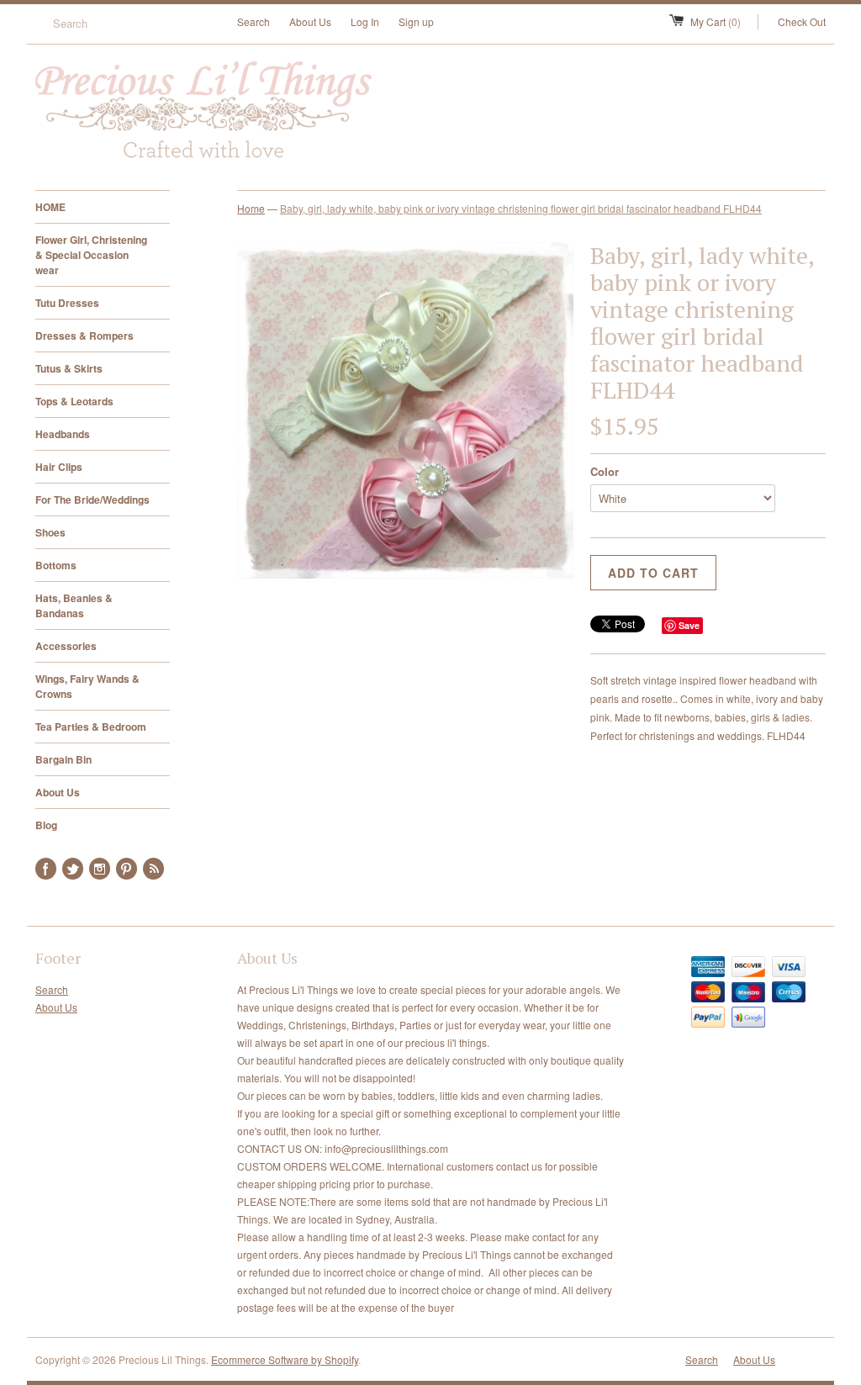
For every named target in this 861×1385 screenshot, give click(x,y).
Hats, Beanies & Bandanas (74, 605)
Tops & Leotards (74, 401)
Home (251, 208)
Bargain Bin (63, 759)
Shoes (50, 532)
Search (253, 21)
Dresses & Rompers (84, 335)
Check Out (802, 21)
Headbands (62, 433)
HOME (50, 206)
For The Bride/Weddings (92, 499)
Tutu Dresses (67, 302)
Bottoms (56, 565)
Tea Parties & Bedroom (90, 726)
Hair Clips (58, 466)
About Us (310, 21)
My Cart (715, 21)
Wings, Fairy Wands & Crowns (87, 686)
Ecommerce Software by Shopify (284, 1359)
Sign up (416, 21)
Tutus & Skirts (69, 368)
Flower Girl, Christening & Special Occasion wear (91, 255)
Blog (46, 825)
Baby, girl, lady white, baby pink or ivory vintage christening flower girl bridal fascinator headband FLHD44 (521, 208)
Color (604, 471)
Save (689, 625)
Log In (365, 21)
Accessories (66, 645)
